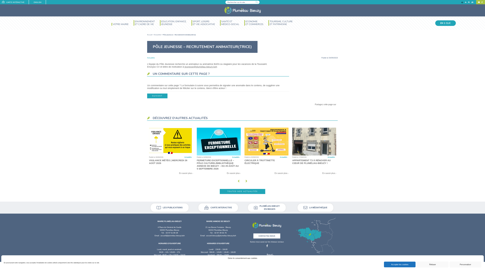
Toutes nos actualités (242, 191)
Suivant (157, 96)
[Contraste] (462, 2)
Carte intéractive (15, 2)
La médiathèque (318, 208)
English (37, 2)
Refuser (432, 264)
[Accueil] (242, 10)
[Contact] (479, 2)
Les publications (173, 208)
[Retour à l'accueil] (267, 224)
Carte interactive (221, 208)
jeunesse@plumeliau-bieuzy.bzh (201, 67)
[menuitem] (120, 25)
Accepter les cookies (399, 264)
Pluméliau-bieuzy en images (270, 207)
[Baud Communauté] (267, 255)
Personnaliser (465, 264)
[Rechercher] (257, 2)
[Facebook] (481, 2)
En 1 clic (445, 23)
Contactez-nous (267, 236)
